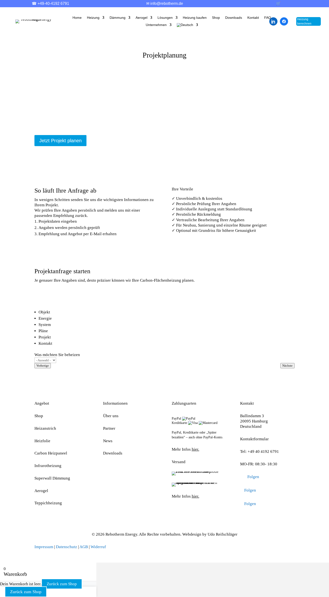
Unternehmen (156, 25)
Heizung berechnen (304, 21)
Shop (216, 17)
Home (77, 17)
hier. (195, 449)
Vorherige (42, 365)
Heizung (93, 17)
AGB (83, 547)
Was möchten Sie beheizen (57, 354)
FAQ (267, 17)
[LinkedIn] (273, 21)
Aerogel (141, 17)
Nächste (287, 365)
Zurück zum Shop (62, 584)
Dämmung (117, 17)
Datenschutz (66, 547)
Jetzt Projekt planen (60, 140)
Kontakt (253, 17)
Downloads (233, 17)
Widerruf (98, 547)
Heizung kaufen (195, 17)
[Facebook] (284, 21)
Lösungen (165, 17)
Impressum (43, 547)
